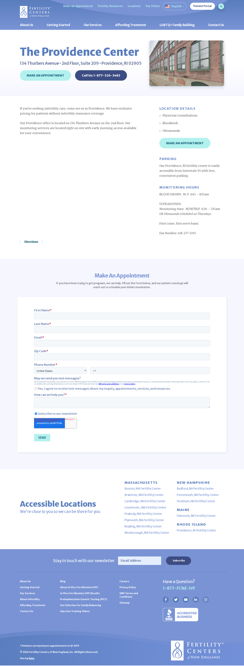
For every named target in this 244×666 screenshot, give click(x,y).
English (176, 6)
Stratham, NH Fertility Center (196, 501)
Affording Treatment (130, 25)
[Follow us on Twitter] (176, 600)
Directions (31, 242)
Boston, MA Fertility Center (142, 488)
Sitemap (125, 602)
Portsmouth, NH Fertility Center (198, 495)
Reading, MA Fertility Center (143, 526)
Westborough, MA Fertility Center (146, 533)
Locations (134, 6)
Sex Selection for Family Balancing (80, 605)
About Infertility (30, 599)
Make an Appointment (78, 6)
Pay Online (153, 6)
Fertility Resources (110, 6)
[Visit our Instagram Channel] (206, 600)
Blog (63, 581)
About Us (26, 25)
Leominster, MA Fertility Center (145, 507)
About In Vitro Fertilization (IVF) (79, 587)
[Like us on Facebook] (166, 600)
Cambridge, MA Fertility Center (144, 501)
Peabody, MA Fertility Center (143, 514)
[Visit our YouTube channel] (186, 600)
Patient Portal (202, 6)
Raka (31, 658)
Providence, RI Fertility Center (196, 530)
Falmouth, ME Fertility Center (196, 516)
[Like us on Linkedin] (196, 600)
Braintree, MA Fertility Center (144, 495)
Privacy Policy (128, 587)
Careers (124, 581)
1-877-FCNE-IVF (179, 588)
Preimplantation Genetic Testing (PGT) (83, 599)
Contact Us (216, 25)
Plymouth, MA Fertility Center (144, 520)
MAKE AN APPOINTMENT (45, 75)
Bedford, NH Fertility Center (195, 488)
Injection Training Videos (75, 611)
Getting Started (58, 25)
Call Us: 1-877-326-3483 (101, 75)
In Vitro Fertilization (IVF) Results (80, 593)
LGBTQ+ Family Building (177, 25)
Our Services (93, 25)
